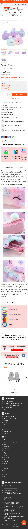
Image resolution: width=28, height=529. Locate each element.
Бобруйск (6, 450)
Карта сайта (19, 524)
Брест (5, 455)
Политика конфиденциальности (13, 403)
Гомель (6, 444)
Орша (5, 470)
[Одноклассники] (4, 137)
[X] (6, 137)
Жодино (6, 476)
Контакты (6, 410)
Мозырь (6, 461)
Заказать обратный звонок (10, 488)
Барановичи (7, 453)
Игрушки (6, 420)
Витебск (6, 457)
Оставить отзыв (11, 68)
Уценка (6, 433)
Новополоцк (7, 466)
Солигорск (7, 468)
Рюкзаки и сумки (8, 425)
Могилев (6, 446)
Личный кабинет (8, 401)
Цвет (3, 83)
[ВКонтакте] (2, 137)
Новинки (6, 429)
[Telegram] (8, 137)
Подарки (6, 422)
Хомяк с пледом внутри (10, 442)
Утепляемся (7, 427)
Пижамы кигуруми (9, 416)
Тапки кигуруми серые (14, 389)
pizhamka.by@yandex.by (10, 490)
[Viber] (10, 137)
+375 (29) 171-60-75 (14, 13)
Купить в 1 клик (15, 98)
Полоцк (6, 472)
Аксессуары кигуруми (10, 418)
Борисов (6, 448)
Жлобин (6, 463)
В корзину (20, 94)
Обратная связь (8, 407)
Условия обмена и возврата (11, 405)
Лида (5, 474)
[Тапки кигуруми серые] (14, 377)
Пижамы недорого (9, 440)
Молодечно (7, 479)
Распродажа (7, 431)
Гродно (6, 459)
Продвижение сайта (14, 526)
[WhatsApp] (13, 137)
